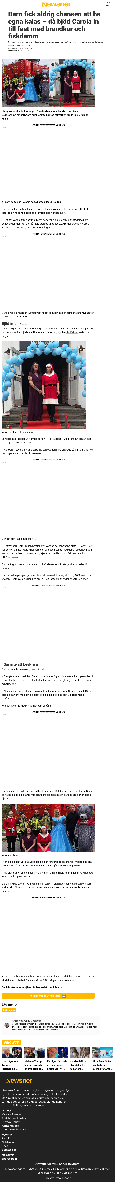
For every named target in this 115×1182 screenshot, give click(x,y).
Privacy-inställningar (57, 1177)
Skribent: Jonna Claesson (19, 46)
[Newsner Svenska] (56, 4)
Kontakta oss (10, 1125)
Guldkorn (8, 1142)
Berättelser (9, 1149)
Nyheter (21, 42)
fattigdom (9, 1010)
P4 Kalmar (72, 332)
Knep (5, 1146)
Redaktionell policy (14, 1118)
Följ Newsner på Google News (45, 995)
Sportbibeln (9, 1158)
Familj (6, 1138)
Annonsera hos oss (14, 1129)
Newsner (11, 42)
